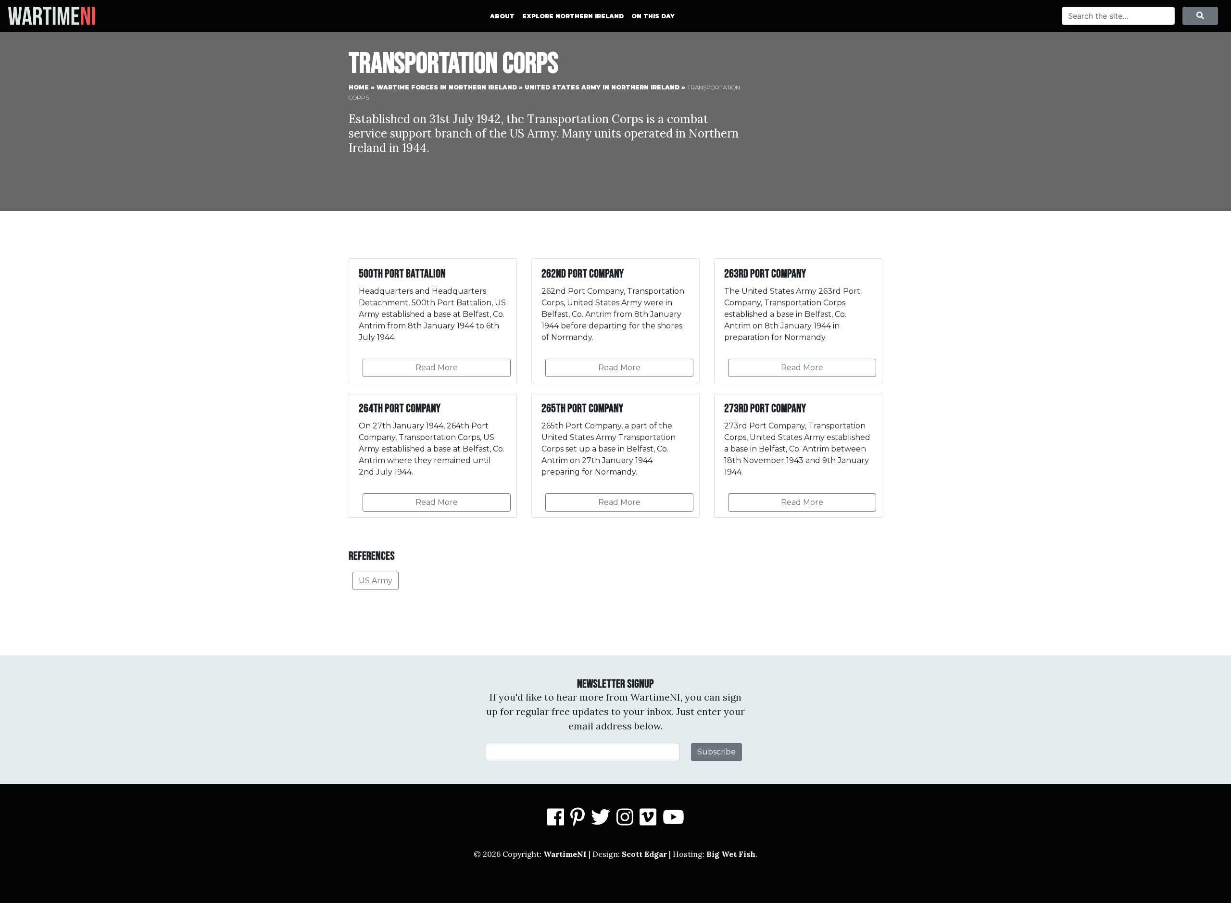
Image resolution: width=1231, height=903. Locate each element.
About (502, 16)
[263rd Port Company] (798, 321)
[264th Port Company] (432, 455)
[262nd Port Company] (615, 321)
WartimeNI (565, 854)
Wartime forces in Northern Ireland (447, 87)
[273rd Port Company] (798, 455)
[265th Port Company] (615, 455)
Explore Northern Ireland (573, 16)
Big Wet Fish (730, 854)
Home (359, 87)
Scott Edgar (644, 854)
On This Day (653, 16)
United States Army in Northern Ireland (602, 87)
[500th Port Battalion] (432, 321)
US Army (375, 580)
